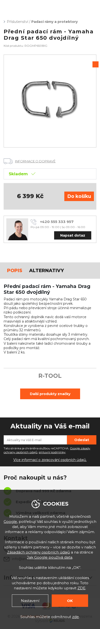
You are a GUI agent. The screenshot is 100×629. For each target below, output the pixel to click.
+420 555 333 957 (57, 221)
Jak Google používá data (49, 557)
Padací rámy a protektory (54, 21)
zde (75, 616)
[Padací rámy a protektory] (50, 101)
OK (70, 600)
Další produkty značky (50, 394)
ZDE (81, 588)
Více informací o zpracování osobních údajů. (50, 460)
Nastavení (30, 600)
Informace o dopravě (35, 161)
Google (10, 521)
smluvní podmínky (52, 452)
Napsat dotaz (72, 235)
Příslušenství (17, 21)
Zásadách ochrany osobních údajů (38, 552)
